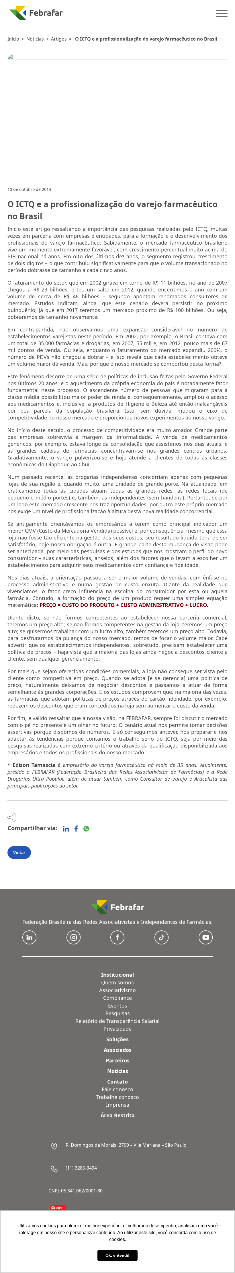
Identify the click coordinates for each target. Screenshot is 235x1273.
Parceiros (118, 1060)
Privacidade (117, 1028)
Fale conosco (117, 1089)
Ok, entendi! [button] (117, 1255)
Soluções (117, 1039)
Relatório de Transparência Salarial (117, 1021)
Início (13, 39)
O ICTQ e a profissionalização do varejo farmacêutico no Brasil (146, 39)
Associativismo (117, 990)
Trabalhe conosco (117, 1097)
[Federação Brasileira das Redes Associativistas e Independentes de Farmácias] (36, 13)
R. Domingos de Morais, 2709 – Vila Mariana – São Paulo (126, 1145)
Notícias (117, 1071)
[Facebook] (76, 829)
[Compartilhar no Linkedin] (66, 829)
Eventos (117, 1005)
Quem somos (117, 982)
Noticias (35, 39)
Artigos (59, 39)
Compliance (117, 997)
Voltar (19, 852)
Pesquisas (117, 1013)
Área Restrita (118, 1115)
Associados (118, 1049)
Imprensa (117, 1104)
